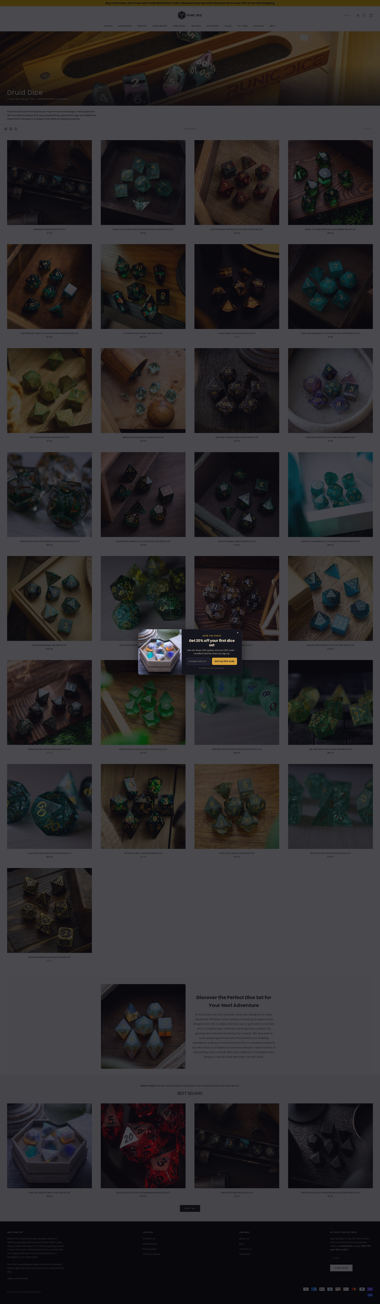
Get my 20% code (224, 661)
